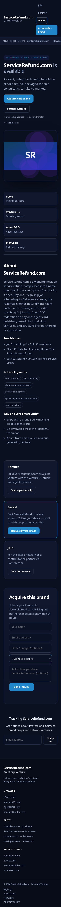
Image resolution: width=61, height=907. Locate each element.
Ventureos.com (12, 855)
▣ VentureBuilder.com (35, 40)
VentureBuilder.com (14, 811)
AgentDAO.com (12, 806)
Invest (41, 20)
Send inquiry (21, 686)
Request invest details (23, 530)
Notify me (50, 740)
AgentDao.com (12, 870)
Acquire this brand (45, 30)
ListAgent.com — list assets (18, 836)
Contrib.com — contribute (18, 826)
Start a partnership (21, 490)
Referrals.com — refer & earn (20, 831)
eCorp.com (9, 797)
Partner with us (16, 108)
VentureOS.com (12, 802)
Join (40, 5)
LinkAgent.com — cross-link (19, 841)
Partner (42, 12)
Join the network (20, 571)
